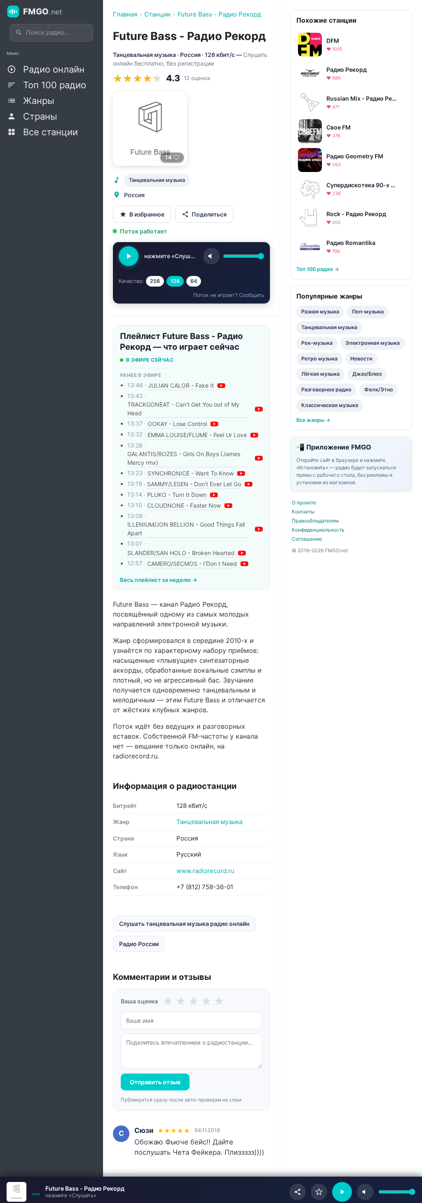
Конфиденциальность (318, 530)
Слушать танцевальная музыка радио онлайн (184, 923)
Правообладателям (315, 521)
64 (193, 281)
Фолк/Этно (378, 389)
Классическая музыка (329, 405)
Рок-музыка (317, 343)
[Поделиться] (297, 1192)
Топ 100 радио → (317, 269)
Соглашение (307, 539)
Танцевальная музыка (157, 180)
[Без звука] (365, 1192)
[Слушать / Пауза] (128, 256)
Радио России (139, 943)
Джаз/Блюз (367, 374)
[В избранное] (319, 1192)
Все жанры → (313, 420)
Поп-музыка (368, 311)
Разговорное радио (326, 389)
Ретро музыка (319, 358)
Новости (361, 358)
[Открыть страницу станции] (16, 1192)
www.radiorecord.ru (205, 871)
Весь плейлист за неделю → (158, 580)
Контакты (303, 512)
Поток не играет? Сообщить (228, 295)
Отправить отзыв (155, 1081)
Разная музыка (320, 311)
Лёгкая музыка (320, 374)
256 (155, 281)
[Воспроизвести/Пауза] (342, 1192)
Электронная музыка (372, 343)
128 (175, 281)
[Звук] (211, 256)
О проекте (304, 502)
